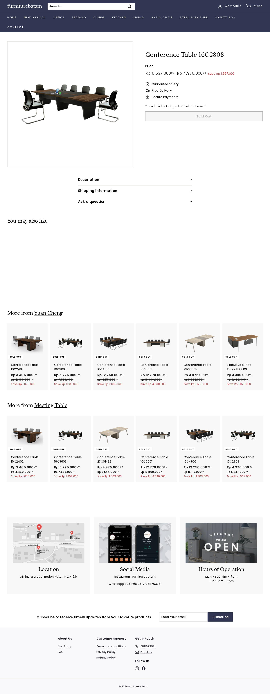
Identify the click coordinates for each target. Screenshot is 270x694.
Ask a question (92, 201)
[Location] (48, 543)
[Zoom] (70, 104)
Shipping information (97, 190)
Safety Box (225, 17)
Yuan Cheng (48, 313)
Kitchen (119, 17)
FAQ (60, 652)
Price (149, 66)
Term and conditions (111, 646)
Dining (99, 17)
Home (12, 17)
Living (139, 17)
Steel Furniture (194, 17)
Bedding (79, 17)
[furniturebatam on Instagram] (137, 668)
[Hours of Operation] (221, 543)
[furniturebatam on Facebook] (143, 668)
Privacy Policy (106, 652)
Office (59, 17)
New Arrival (35, 17)
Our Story (64, 646)
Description (88, 179)
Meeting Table (50, 405)
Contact (15, 27)
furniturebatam (24, 6)
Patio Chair (162, 17)
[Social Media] (135, 543)
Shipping (168, 106)
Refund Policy (106, 657)
